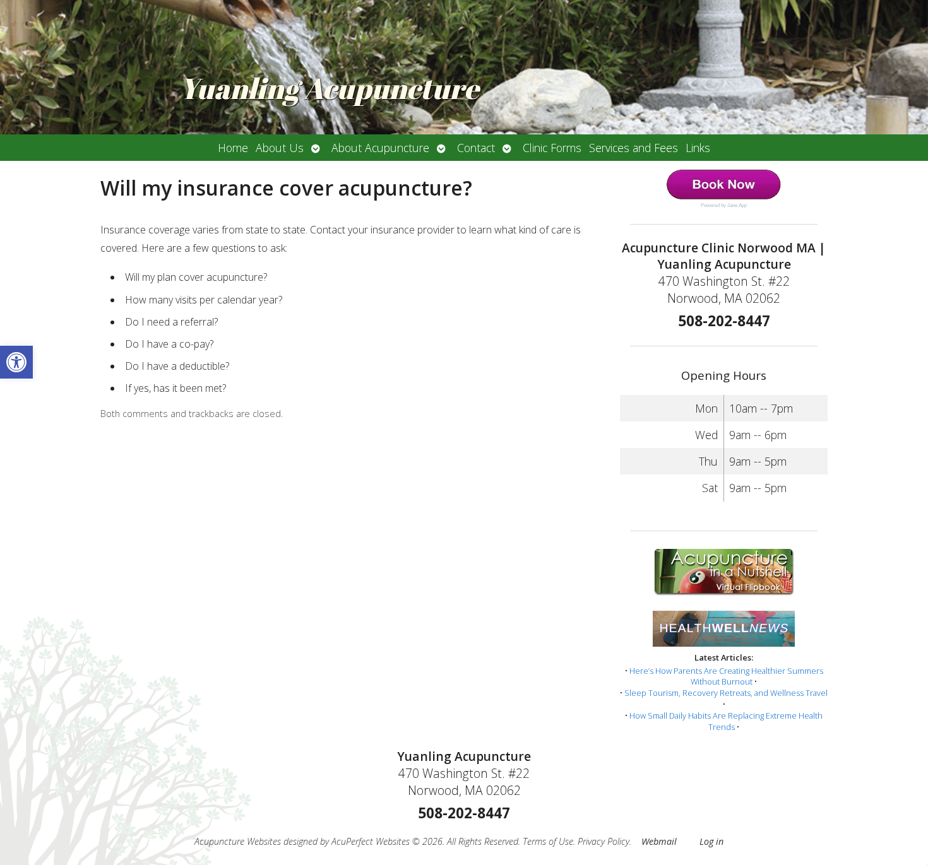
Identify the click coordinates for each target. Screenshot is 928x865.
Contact (476, 147)
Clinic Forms (552, 147)
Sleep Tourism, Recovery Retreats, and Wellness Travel (726, 692)
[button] (16, 362)
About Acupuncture (380, 147)
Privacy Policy (603, 841)
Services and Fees (633, 147)
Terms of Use (548, 841)
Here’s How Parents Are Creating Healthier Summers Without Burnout (726, 676)
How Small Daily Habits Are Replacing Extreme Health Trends (726, 721)
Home (233, 147)
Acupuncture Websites (237, 841)
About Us (280, 147)
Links (698, 147)
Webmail (659, 841)
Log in (711, 841)
